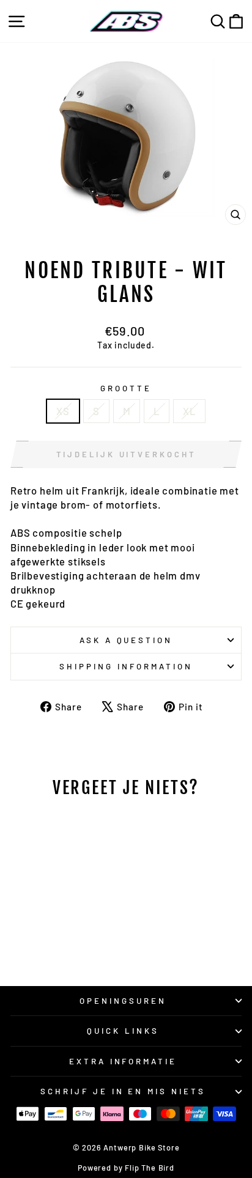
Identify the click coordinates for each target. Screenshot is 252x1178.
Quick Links (123, 1031)
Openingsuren (123, 1001)
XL (189, 411)
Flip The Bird (149, 1167)
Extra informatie (123, 1061)
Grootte (126, 388)
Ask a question (126, 640)
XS (63, 411)
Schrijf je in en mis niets (123, 1091)
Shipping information (126, 666)
